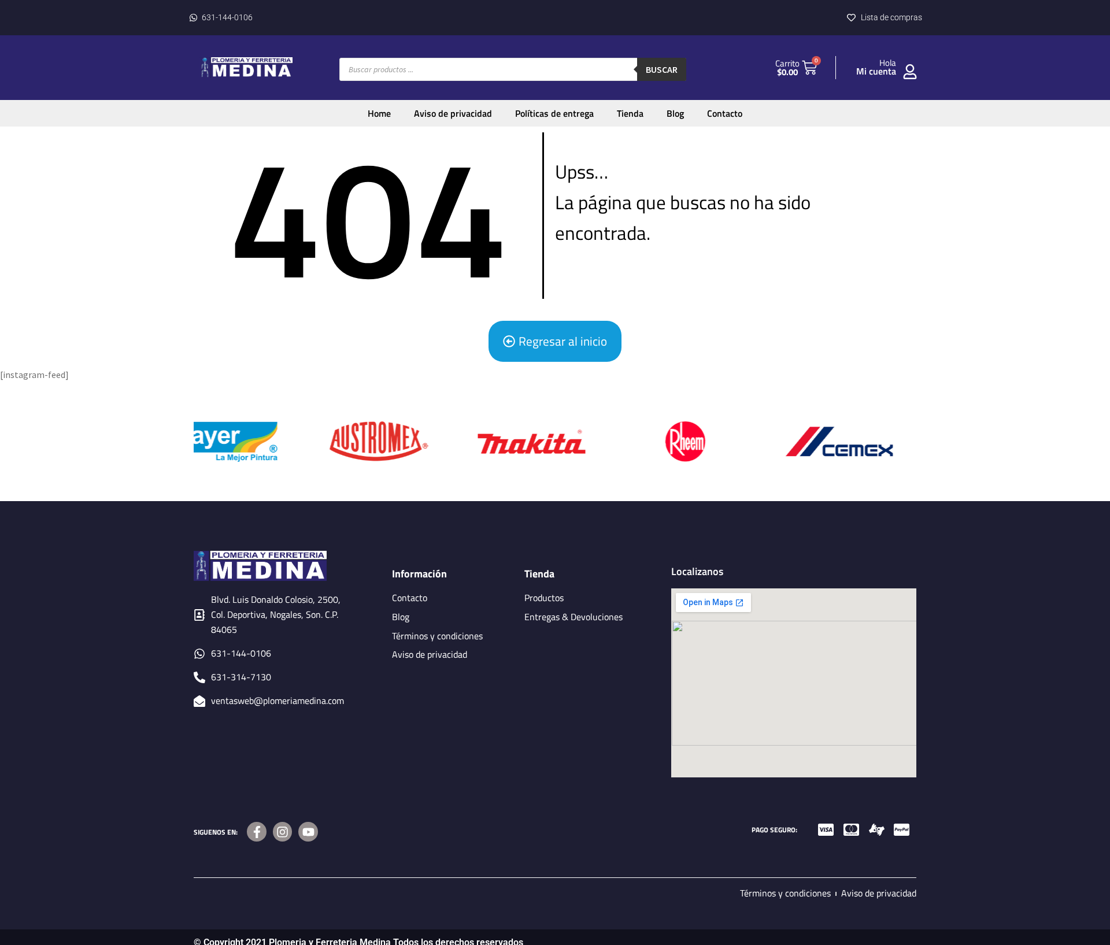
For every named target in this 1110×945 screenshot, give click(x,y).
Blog (675, 113)
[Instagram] (283, 832)
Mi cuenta (876, 71)
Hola (887, 62)
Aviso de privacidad (453, 113)
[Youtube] (308, 832)
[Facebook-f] (257, 832)
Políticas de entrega (554, 113)
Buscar (662, 69)
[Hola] (909, 71)
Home (379, 113)
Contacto (724, 113)
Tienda (630, 113)
